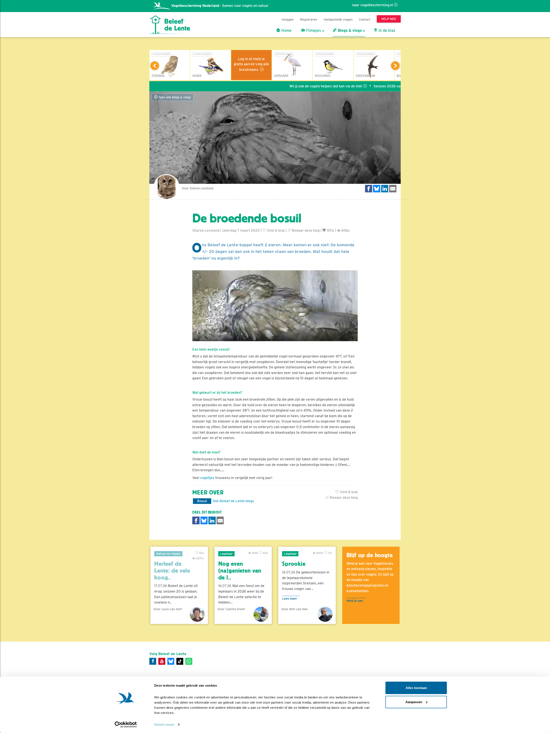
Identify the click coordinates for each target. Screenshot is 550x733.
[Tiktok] (179, 661)
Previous (154, 65)
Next (395, 65)
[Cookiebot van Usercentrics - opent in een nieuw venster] (126, 724)
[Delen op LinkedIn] (384, 188)
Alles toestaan (416, 688)
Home (286, 30)
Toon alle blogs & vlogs (174, 97)
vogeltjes (207, 478)
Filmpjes (313, 30)
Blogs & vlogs (349, 30)
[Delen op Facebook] (368, 188)
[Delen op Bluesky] (376, 188)
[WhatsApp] (188, 661)
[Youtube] (161, 661)
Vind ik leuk (275, 230)
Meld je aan (355, 600)
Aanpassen (413, 702)
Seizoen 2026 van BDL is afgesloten (376, 86)
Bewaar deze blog (305, 230)
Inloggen (288, 19)
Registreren (308, 19)
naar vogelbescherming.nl (372, 5)
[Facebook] (152, 661)
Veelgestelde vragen (338, 19)
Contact (364, 19)
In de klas (386, 30)
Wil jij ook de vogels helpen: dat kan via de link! (299, 86)
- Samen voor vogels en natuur (220, 6)
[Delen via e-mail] (392, 188)
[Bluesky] (170, 661)
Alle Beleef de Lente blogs (233, 501)
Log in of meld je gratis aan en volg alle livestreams (251, 64)
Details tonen (164, 724)
